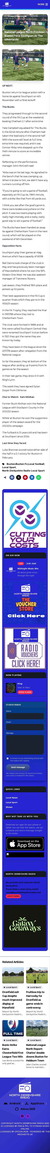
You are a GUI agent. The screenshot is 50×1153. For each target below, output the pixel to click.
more (41, 4)
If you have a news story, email (22, 889)
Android (14, 1103)
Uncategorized (15, 27)
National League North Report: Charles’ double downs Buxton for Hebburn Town (37, 1053)
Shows (9, 807)
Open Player (25, 692)
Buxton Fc (22, 464)
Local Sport (9, 467)
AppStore (37, 1103)
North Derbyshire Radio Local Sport (23, 470)
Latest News (13, 896)
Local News (12, 797)
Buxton (11, 464)
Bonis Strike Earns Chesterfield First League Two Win (12, 1051)
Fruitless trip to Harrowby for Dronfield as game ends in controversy (35, 1000)
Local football (36, 464)
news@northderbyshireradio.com (23, 892)
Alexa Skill (28, 1109)
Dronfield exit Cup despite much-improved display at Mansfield (12, 1000)
